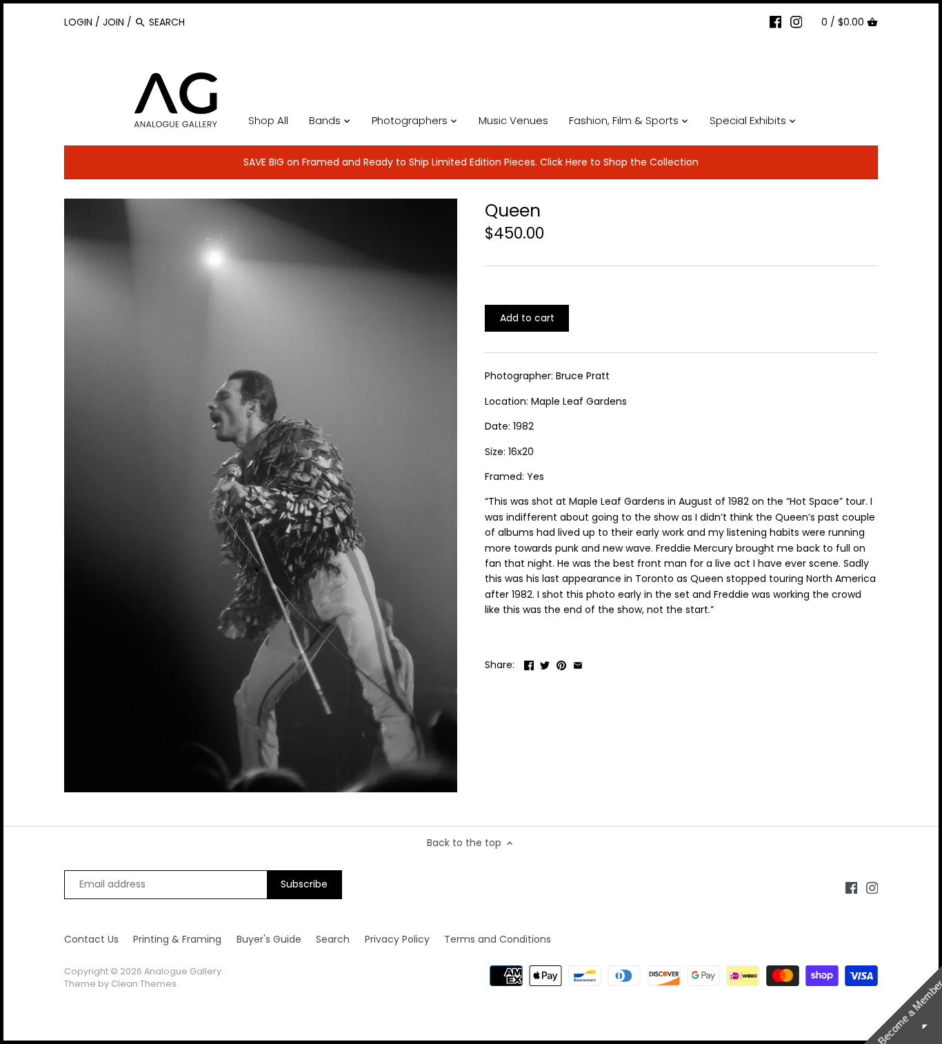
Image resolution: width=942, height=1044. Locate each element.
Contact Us (91, 939)
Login (78, 22)
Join (113, 22)
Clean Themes (144, 984)
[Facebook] (776, 21)
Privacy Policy (397, 939)
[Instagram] (796, 21)
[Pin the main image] (561, 663)
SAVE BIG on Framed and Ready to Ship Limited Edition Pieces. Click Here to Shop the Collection (471, 162)
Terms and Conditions (497, 939)
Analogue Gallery (182, 971)
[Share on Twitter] (545, 663)
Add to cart (527, 318)
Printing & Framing (177, 939)
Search (333, 939)
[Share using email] (578, 663)
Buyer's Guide (269, 939)
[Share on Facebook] (529, 663)
